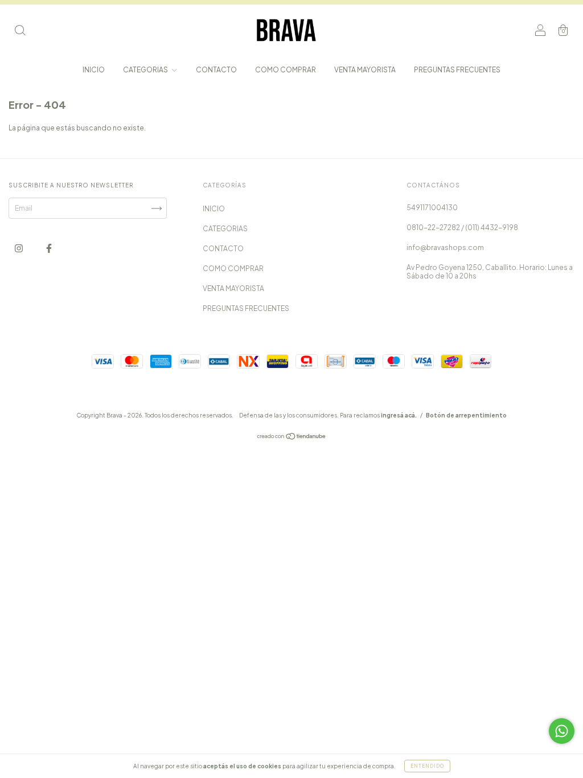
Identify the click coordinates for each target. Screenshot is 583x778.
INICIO (94, 69)
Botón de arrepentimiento (466, 415)
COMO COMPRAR (285, 69)
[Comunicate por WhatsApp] (561, 731)
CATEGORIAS (146, 69)
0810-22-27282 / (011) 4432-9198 (462, 227)
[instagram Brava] (19, 248)
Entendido (427, 766)
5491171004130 (432, 207)
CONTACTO (216, 69)
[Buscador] (20, 31)
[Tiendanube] (291, 437)
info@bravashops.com (445, 247)
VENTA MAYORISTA (365, 69)
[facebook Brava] (49, 248)
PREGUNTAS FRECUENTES (457, 69)
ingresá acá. (399, 415)
